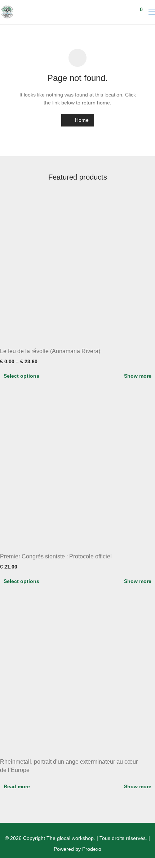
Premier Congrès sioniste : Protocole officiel (56, 556)
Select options (21, 376)
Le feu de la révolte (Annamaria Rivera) (50, 351)
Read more (17, 786)
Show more (137, 376)
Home (81, 120)
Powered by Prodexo (77, 849)
